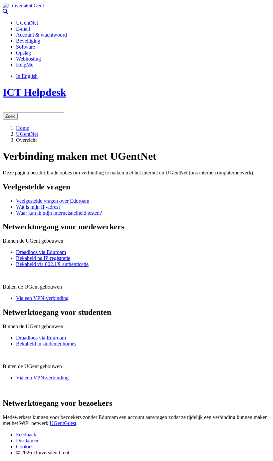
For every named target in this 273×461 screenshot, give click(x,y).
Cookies (24, 446)
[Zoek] (5, 11)
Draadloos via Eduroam (41, 252)
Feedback (26, 434)
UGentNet (27, 134)
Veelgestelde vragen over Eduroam (52, 201)
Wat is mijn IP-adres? (38, 207)
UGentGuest (63, 423)
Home (22, 128)
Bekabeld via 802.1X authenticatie (52, 264)
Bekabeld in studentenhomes (46, 343)
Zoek (10, 116)
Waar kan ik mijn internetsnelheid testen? (59, 213)
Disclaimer (27, 440)
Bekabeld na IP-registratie (43, 258)
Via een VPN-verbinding (42, 298)
